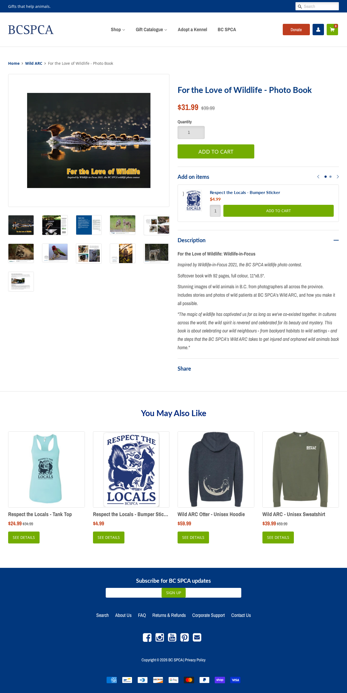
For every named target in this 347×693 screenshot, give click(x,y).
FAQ (142, 615)
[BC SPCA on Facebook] (147, 640)
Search (102, 615)
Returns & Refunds (169, 615)
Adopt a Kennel (192, 29)
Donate (296, 30)
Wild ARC (33, 63)
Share (184, 368)
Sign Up (173, 592)
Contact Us (241, 615)
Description (191, 240)
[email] (197, 640)
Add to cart (278, 210)
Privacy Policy (195, 660)
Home (14, 63)
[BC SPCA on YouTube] (172, 640)
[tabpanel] (258, 203)
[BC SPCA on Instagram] (159, 640)
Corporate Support (208, 615)
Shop (116, 29)
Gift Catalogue (150, 29)
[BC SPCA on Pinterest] (184, 640)
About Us (123, 615)
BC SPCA (227, 29)
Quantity (185, 122)
